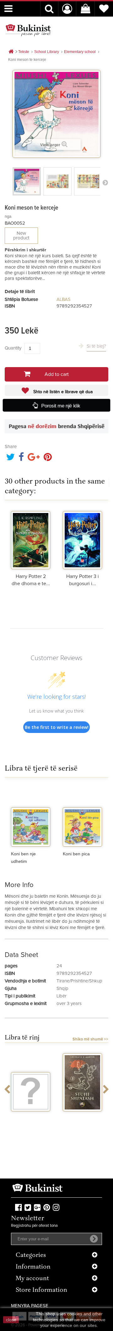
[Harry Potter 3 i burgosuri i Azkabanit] (82, 539)
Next (105, 182)
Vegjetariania (30, 1117)
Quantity (13, 348)
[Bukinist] (28, 30)
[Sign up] (94, 1239)
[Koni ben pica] (82, 817)
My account (32, 1278)
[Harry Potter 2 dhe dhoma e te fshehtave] (30, 539)
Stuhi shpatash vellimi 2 (83, 1120)
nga (8, 216)
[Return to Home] (11, 52)
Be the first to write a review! (57, 727)
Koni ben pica (76, 853)
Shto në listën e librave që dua (62, 392)
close (11, 1319)
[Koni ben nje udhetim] (30, 817)
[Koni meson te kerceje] (26, 181)
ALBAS (63, 299)
